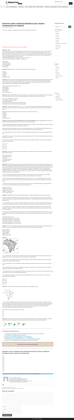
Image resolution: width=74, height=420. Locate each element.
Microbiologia (58, 46)
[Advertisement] (37, 14)
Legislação (57, 96)
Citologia (57, 34)
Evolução (57, 40)
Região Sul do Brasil (21, 121)
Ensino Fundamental (9, 388)
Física (26, 6)
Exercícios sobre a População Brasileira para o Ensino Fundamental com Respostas (21, 340)
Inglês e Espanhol (40, 6)
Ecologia (57, 36)
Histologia (57, 45)
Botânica (57, 33)
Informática (57, 94)
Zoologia (57, 48)
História (34, 6)
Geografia (30, 6)
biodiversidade (29, 52)
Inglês (56, 70)
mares (6, 92)
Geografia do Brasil (20, 388)
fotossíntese (34, 178)
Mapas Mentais (64, 6)
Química (59, 6)
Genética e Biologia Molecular (61, 43)
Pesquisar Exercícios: (59, 1)
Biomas (4, 388)
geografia (15, 388)
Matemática (47, 6)
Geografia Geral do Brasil (11, 387)
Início (8, 6)
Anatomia (57, 31)
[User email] (3, 384)
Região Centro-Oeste (23, 106)
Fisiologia (57, 41)
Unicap (4, 255)
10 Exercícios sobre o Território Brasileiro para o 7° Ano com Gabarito (19, 337)
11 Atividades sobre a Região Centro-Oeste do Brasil (15, 335)
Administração (58, 98)
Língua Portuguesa (53, 6)
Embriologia (57, 38)
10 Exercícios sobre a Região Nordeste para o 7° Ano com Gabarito (18, 336)
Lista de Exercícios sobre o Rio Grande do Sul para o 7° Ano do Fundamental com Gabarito (22, 338)
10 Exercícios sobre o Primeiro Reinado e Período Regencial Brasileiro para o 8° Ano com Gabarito (24, 333)
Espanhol (57, 72)
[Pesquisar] (69, 27)
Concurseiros (21, 6)
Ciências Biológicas (12, 6)
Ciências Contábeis (59, 99)
